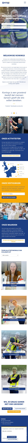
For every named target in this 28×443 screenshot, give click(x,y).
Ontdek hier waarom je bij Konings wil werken (13, 241)
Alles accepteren (12, 439)
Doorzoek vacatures (14, 30)
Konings (3, 419)
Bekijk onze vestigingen (9, 197)
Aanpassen (4, 438)
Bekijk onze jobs (7, 408)
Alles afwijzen (12, 437)
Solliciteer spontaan (14, 411)
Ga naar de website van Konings (11, 155)
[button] (11, 113)
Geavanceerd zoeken (14, 32)
